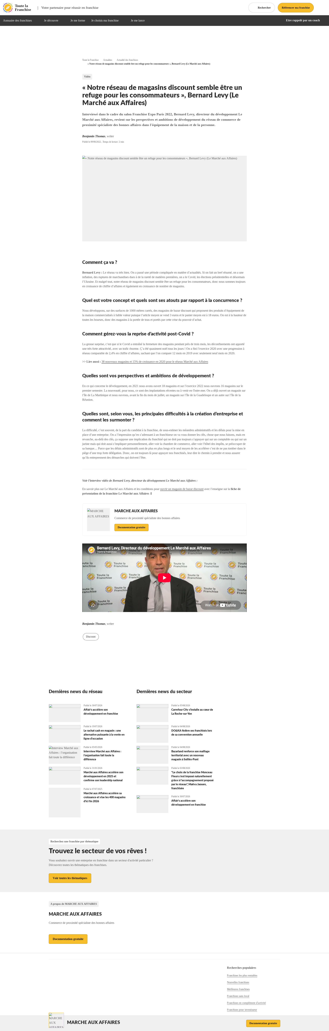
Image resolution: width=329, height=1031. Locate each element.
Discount (91, 636)
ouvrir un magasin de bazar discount (182, 489)
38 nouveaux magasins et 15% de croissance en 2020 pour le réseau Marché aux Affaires (154, 361)
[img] (36, 20)
